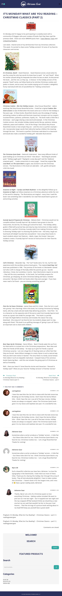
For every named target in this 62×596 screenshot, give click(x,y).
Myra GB (15, 468)
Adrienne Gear (17, 432)
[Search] (56, 567)
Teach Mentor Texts (47, 39)
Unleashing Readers (10, 41)
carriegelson (16, 391)
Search (55, 547)
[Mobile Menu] (59, 4)
